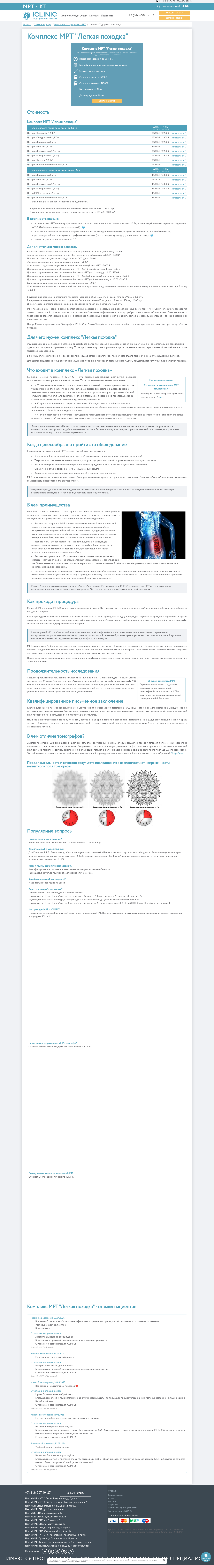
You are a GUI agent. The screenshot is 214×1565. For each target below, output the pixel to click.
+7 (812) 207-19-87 (141, 15)
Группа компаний (175, 6)
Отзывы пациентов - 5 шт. (92, 71)
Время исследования (90, 59)
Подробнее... (178, 753)
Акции (83, 16)
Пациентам (107, 16)
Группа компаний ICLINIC (120, 1511)
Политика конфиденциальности (122, 1508)
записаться (178, 133)
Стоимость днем (87, 77)
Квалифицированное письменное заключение (103, 65)
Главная (112, 1491)
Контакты (94, 16)
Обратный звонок (174, 18)
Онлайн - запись (174, 13)
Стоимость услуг (69, 16)
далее (161, 397)
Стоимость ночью (88, 83)
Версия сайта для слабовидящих (175, 1)
